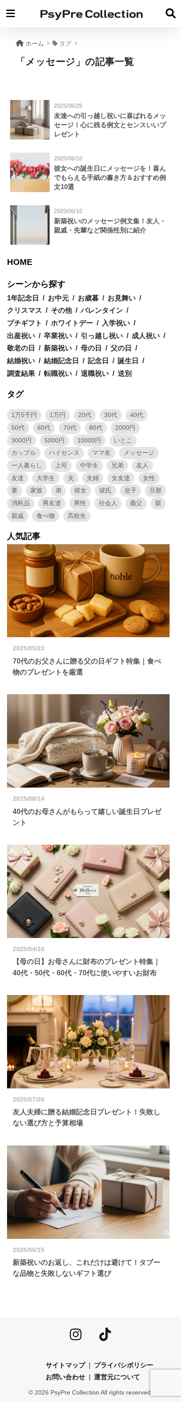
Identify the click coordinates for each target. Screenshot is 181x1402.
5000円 (54, 440)
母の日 (91, 348)
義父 (136, 503)
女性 (149, 478)
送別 (125, 373)
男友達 (52, 503)
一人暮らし (26, 465)
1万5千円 (24, 414)
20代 (84, 414)
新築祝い (58, 348)
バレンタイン (102, 310)
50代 (18, 427)
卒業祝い (58, 335)
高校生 (77, 515)
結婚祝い (21, 360)
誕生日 (128, 360)
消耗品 (20, 503)
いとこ (123, 440)
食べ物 (45, 515)
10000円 (89, 440)
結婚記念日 (61, 360)
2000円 (125, 427)
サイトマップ (65, 1365)
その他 (61, 310)
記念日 (98, 360)
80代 (95, 427)
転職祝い (58, 373)
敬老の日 (21, 348)
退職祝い (95, 373)
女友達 (121, 478)
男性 (80, 503)
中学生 (89, 465)
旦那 (155, 490)
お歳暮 (88, 298)
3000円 (21, 440)
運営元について (117, 1377)
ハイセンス (64, 452)
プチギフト (24, 323)
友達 (17, 478)
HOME (20, 262)
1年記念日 (23, 298)
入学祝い (116, 323)
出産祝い (21, 335)
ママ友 (101, 452)
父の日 (121, 348)
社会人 (108, 503)
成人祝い (146, 335)
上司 (61, 465)
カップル (23, 452)
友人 (142, 465)
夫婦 (93, 478)
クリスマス (24, 310)
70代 (69, 427)
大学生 (45, 478)
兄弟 (117, 465)
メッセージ (138, 452)
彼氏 (105, 490)
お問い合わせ (65, 1377)
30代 (110, 414)
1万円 (57, 414)
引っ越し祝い (102, 335)
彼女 (80, 490)
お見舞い (122, 298)
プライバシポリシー (123, 1365)
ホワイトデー (72, 323)
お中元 (58, 298)
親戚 (17, 515)
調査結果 (21, 373)
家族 (36, 490)
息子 (130, 490)
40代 (136, 414)
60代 (44, 427)
